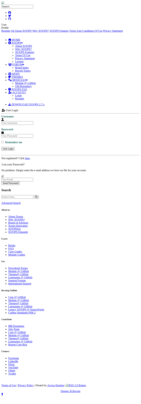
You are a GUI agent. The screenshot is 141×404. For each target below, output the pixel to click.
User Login (8, 149)
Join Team (13, 329)
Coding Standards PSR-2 (22, 312)
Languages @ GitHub (20, 277)
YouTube (13, 367)
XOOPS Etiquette (18, 232)
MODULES (19, 80)
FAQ (11, 248)
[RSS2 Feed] (76, 385)
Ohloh (11, 370)
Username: (7, 116)
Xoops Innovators (18, 225)
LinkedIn (13, 361)
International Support (19, 283)
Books (11, 245)
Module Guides (16, 254)
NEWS (15, 73)
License (19, 61)
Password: (7, 129)
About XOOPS (23, 46)
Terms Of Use (22, 55)
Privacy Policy (26, 385)
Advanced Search (11, 202)
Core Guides (15, 251)
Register (5, 30)
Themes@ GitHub (18, 274)
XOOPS (16, 42)
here (27, 158)
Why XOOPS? (40, 30)
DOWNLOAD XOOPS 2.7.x (28, 104)
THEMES (17, 76)
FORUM (17, 64)
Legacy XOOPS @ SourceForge (26, 309)
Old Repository (23, 86)
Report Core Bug (17, 344)
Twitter (12, 373)
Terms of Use (8, 385)
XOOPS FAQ (19, 89)
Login (18, 95)
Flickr (11, 364)
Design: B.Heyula (70, 391)
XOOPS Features (59, 30)
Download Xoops (18, 268)
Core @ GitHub (17, 297)
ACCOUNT (19, 92)
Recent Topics (23, 70)
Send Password (10, 183)
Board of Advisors (18, 222)
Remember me (13, 142)
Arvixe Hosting (55, 385)
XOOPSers (14, 228)
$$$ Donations (16, 326)
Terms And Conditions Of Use (85, 30)
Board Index (22, 67)
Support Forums (17, 280)
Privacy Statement (113, 30)
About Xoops (15, 216)
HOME (15, 39)
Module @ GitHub (25, 83)
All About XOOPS (21, 30)
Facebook (13, 358)
